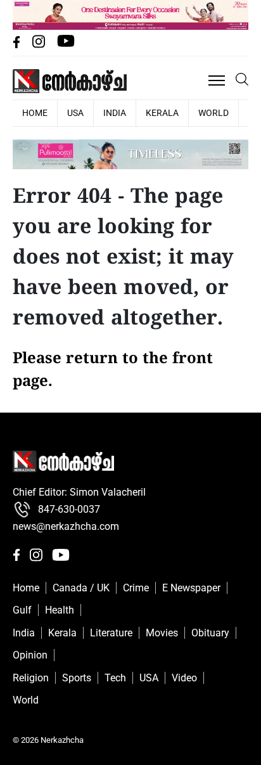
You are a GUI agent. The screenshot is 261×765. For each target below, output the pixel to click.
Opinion (30, 655)
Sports (76, 678)
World (213, 113)
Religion (31, 678)
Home (26, 588)
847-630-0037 (69, 509)
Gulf (22, 610)
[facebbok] (18, 45)
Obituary (210, 633)
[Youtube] (66, 45)
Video (184, 678)
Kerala (162, 113)
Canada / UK (81, 588)
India (114, 113)
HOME (35, 113)
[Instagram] (40, 45)
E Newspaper (191, 588)
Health (59, 610)
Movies (162, 633)
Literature (111, 633)
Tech (115, 678)
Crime (136, 588)
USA (75, 113)
